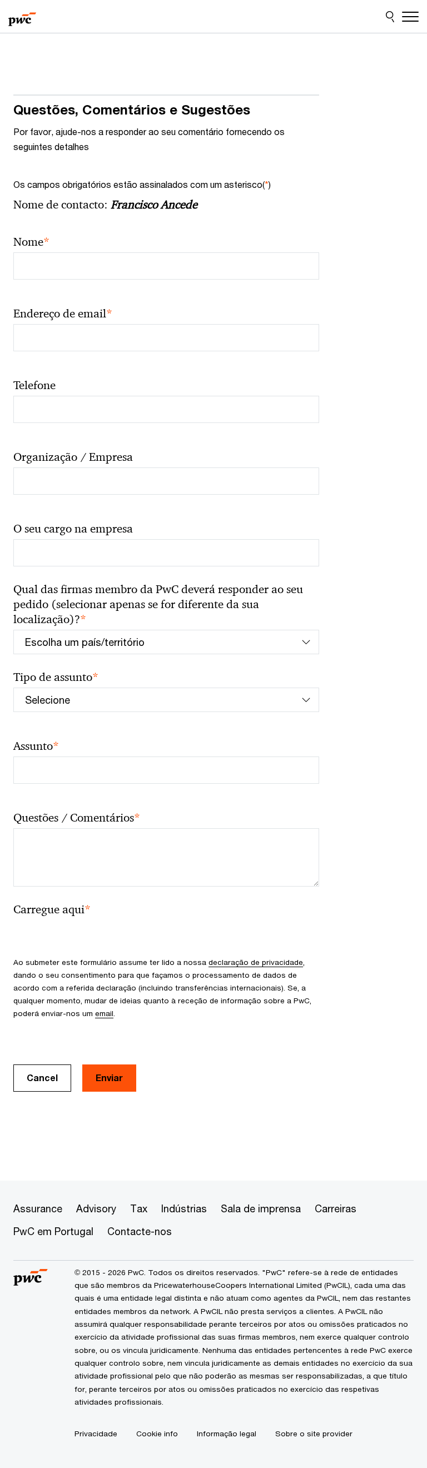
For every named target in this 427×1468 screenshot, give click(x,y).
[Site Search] (390, 16)
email (104, 1013)
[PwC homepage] (22, 16)
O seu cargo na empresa (73, 528)
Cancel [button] (42, 1077)
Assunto (36, 746)
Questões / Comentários (76, 817)
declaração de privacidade (255, 962)
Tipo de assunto (55, 677)
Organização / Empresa (73, 457)
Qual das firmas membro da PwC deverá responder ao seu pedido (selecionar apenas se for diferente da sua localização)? (158, 604)
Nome (31, 242)
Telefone (34, 385)
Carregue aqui (52, 909)
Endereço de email (62, 313)
